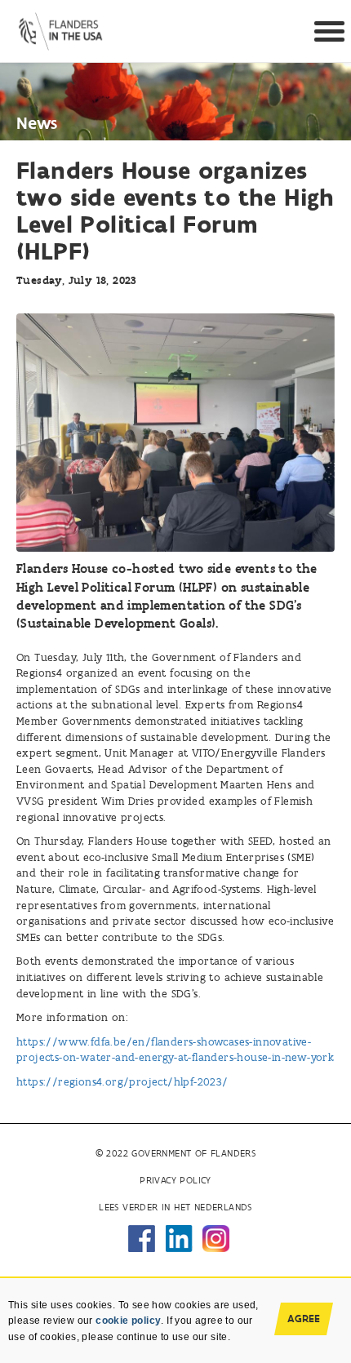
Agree (303, 1318)
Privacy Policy (175, 1180)
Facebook (141, 1238)
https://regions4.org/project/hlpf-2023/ (122, 1082)
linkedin (179, 1238)
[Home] (60, 27)
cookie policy (128, 1320)
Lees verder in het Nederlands (175, 1207)
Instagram (215, 1238)
